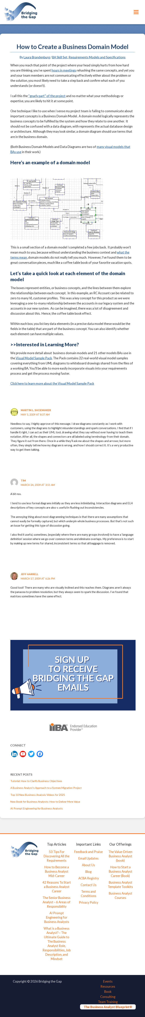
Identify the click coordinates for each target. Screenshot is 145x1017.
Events (108, 981)
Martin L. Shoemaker (36, 410)
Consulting (107, 996)
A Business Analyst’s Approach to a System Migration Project (46, 787)
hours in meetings (64, 70)
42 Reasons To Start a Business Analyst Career (56, 887)
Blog (88, 871)
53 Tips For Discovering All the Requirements (56, 856)
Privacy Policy (88, 902)
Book (107, 991)
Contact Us (88, 885)
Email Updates (88, 858)
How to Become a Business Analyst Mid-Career (56, 871)
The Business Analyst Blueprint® (108, 1007)
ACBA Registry (88, 878)
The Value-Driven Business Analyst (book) (120, 856)
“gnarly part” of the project (47, 96)
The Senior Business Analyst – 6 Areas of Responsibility (56, 902)
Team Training (108, 1002)
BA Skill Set (59, 57)
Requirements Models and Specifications (97, 57)
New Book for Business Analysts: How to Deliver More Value (45, 801)
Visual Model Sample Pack (34, 358)
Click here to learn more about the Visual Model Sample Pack (52, 383)
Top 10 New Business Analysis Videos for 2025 (37, 794)
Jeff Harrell (29, 574)
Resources (107, 986)
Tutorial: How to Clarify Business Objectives (36, 781)
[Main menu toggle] (136, 12)
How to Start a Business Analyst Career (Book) (120, 871)
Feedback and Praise (88, 852)
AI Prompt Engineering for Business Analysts (36, 808)
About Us (88, 865)
